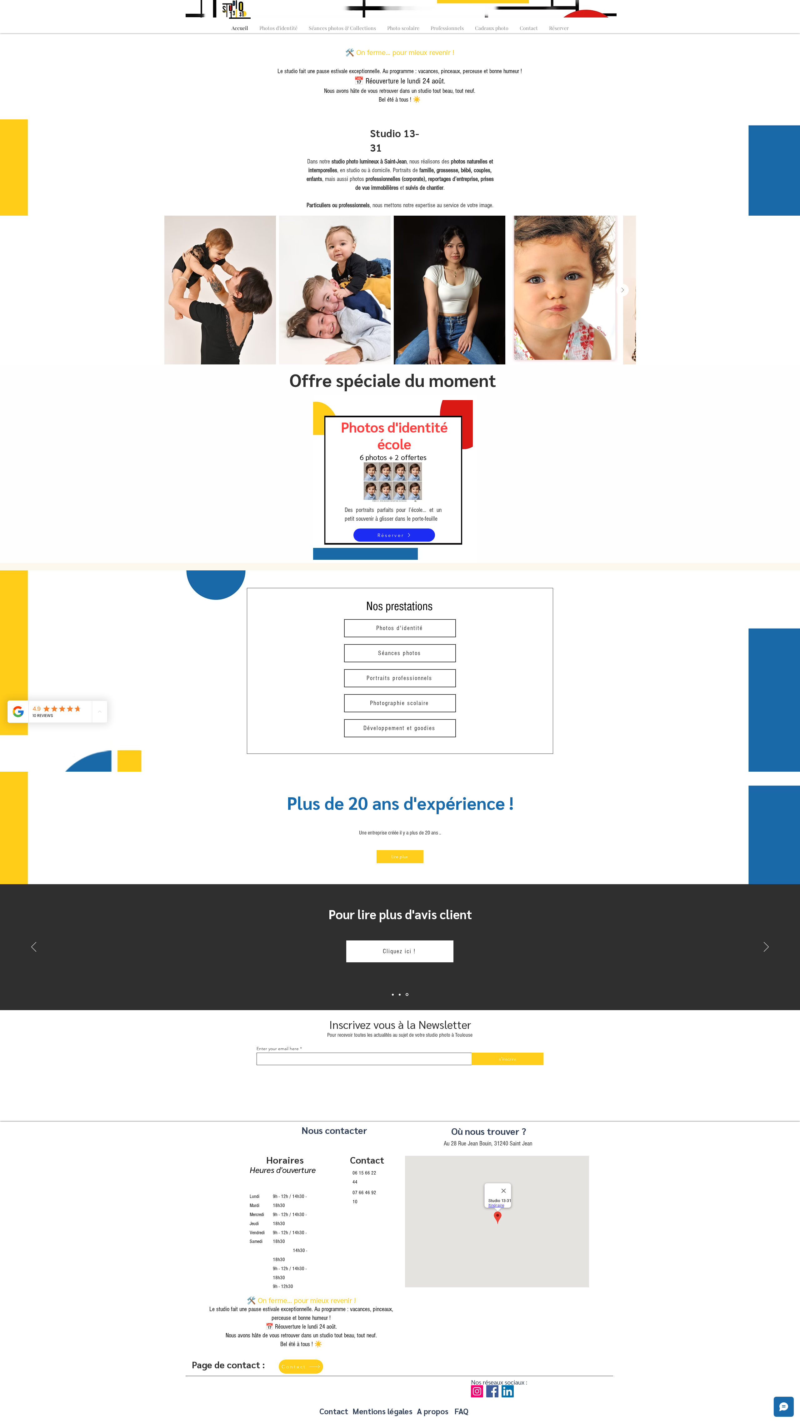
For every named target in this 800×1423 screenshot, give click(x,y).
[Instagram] (477, 1391)
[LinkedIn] (508, 1391)
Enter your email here (278, 1048)
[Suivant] (766, 947)
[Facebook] (492, 1391)
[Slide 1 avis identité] (393, 994)
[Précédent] (33, 947)
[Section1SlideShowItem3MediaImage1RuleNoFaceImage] (407, 994)
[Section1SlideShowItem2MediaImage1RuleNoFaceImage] (401, 994)
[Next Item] (622, 290)
